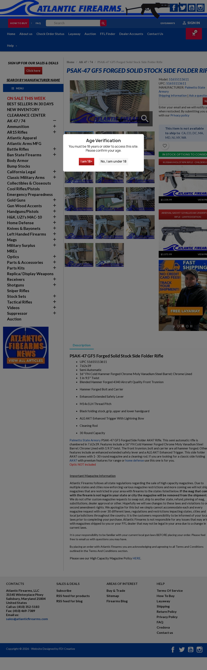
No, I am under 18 (113, 161)
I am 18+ (86, 161)
